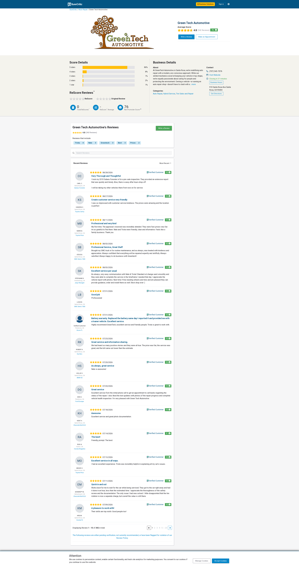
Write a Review (186, 37)
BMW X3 (79, 378)
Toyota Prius (80, 235)
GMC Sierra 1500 (79, 259)
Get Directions (216, 94)
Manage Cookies (201, 561)
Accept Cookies (220, 561)
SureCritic (73, 10)
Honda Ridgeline (79, 449)
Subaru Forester (79, 188)
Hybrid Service (169, 94)
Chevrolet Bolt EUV (79, 425)
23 (166, 528)
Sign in (221, 4)
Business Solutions (206, 4)
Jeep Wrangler (79, 283)
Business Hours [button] (216, 82)
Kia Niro (79, 354)
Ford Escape (79, 401)
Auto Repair (83, 10)
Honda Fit (79, 520)
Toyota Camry (79, 211)
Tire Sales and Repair (184, 94)
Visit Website (214, 75)
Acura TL (80, 330)
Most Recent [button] (165, 163)
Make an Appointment (206, 37)
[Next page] (170, 528)
